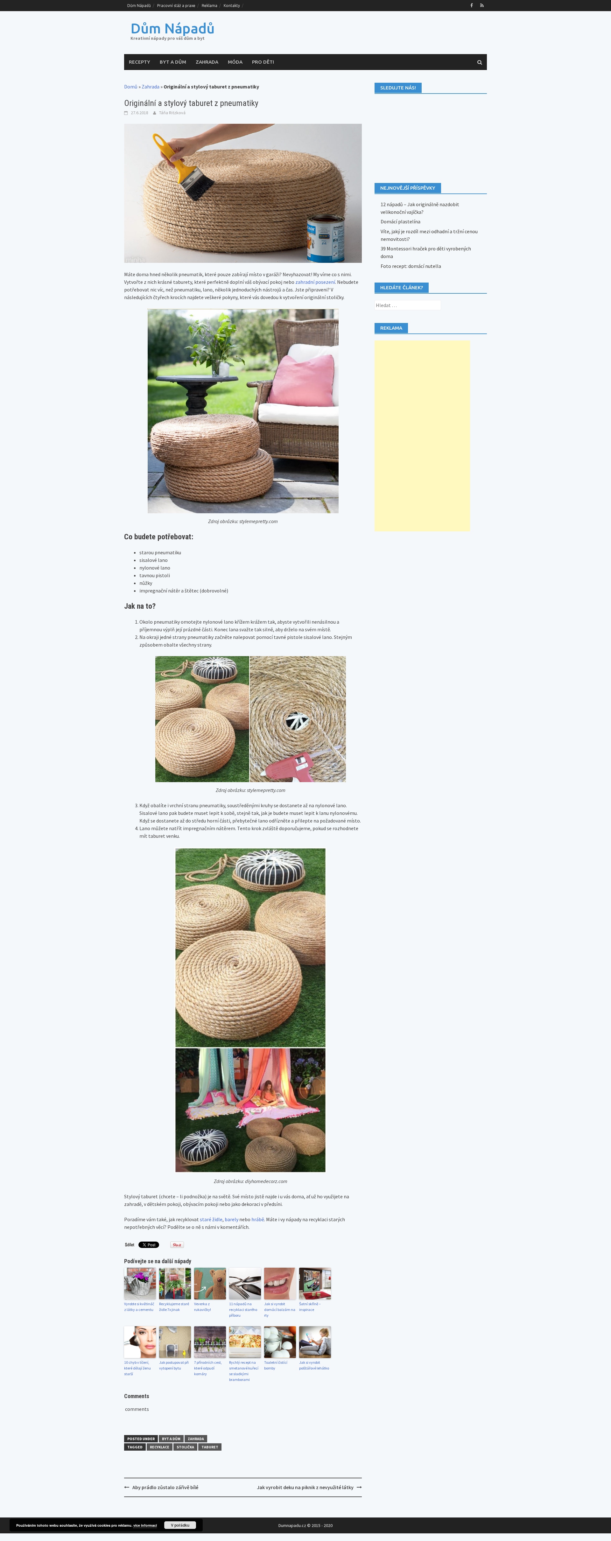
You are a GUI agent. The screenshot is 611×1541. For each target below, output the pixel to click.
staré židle (211, 1219)
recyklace (159, 1447)
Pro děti (263, 62)
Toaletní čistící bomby (275, 1365)
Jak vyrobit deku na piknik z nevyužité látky (305, 1487)
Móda (235, 62)
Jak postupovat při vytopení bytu (174, 1365)
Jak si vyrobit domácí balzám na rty (279, 1309)
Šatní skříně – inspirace (310, 1306)
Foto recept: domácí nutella (411, 266)
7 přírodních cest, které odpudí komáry (208, 1368)
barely (231, 1219)
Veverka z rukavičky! (202, 1306)
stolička (185, 1447)
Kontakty (232, 6)
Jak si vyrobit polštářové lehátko (314, 1365)
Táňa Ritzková (172, 113)
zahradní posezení (315, 282)
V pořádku (180, 1525)
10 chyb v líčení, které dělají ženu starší (137, 1368)
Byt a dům (173, 62)
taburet (209, 1447)
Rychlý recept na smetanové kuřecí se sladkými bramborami (243, 1371)
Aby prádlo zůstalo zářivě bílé (165, 1487)
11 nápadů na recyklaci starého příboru (243, 1309)
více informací (145, 1525)
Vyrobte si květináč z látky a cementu (139, 1306)
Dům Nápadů (139, 6)
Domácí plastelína (400, 221)
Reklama (209, 6)
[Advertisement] (422, 435)
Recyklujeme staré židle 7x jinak (174, 1306)
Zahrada (207, 62)
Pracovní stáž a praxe (176, 6)
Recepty (139, 62)
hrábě (257, 1219)
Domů (130, 86)
